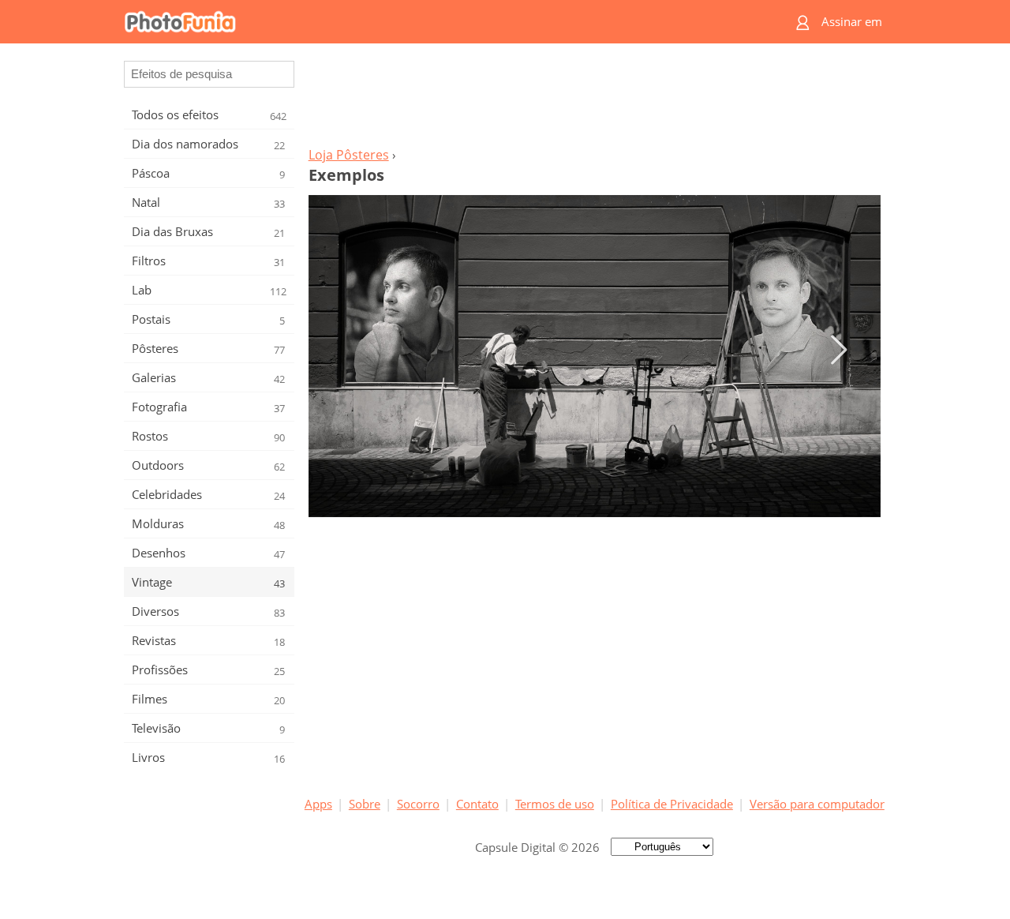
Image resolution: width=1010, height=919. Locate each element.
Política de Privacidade (672, 804)
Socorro (418, 804)
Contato (477, 804)
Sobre (364, 804)
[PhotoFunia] (444, 21)
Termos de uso (554, 804)
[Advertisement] (594, 99)
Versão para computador (817, 804)
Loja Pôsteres (349, 154)
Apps (318, 804)
